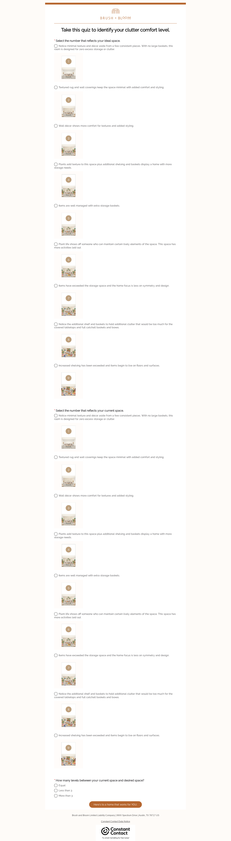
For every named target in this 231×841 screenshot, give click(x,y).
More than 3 (66, 795)
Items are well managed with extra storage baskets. (89, 205)
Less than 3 (65, 790)
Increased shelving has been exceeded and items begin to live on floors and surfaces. (109, 365)
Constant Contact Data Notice (115, 821)
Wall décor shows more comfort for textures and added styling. (96, 125)
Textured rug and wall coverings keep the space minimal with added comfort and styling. (111, 87)
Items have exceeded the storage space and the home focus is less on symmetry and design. (114, 285)
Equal (62, 785)
